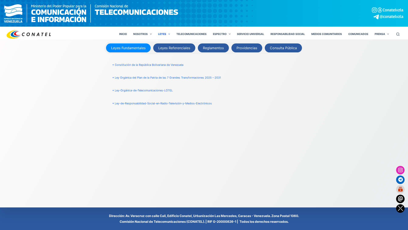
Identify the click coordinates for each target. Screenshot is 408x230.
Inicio (123, 34)
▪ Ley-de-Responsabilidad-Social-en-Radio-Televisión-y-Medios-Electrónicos (162, 103)
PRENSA (380, 34)
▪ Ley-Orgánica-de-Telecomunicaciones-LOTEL (142, 90)
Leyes (162, 34)
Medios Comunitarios (326, 34)
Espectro (220, 34)
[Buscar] (398, 34)
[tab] (128, 47)
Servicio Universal (250, 34)
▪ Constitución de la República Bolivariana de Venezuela (147, 64)
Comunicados (358, 34)
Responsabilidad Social (288, 34)
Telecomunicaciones (191, 34)
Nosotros (140, 34)
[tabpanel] (204, 84)
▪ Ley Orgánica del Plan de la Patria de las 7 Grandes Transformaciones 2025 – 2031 (166, 77)
